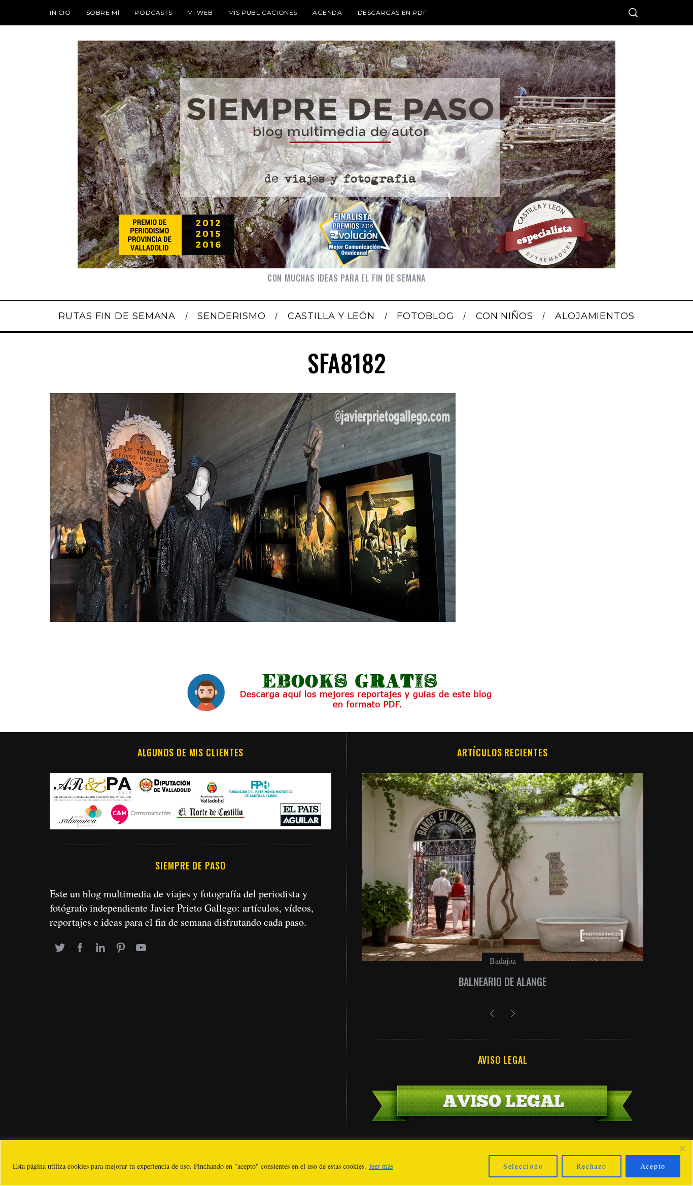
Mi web (200, 12)
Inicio (60, 12)
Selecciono (523, 1166)
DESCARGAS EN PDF (392, 12)
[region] (346, 1163)
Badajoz (503, 960)
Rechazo (591, 1166)
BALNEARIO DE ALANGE (502, 981)
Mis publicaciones (262, 12)
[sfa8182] (253, 618)
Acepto (653, 1166)
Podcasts (153, 12)
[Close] (682, 1148)
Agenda (327, 12)
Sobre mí (103, 12)
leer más (381, 1166)
